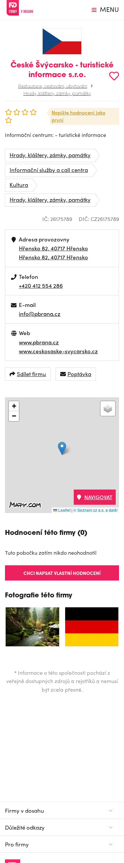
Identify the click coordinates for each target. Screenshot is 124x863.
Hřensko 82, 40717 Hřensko (53, 248)
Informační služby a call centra (49, 170)
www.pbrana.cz (39, 342)
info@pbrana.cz (40, 314)
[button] (62, 448)
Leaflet (63, 510)
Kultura (19, 185)
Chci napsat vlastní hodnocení (62, 573)
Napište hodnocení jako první (78, 116)
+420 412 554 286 (41, 285)
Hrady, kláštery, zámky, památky (57, 93)
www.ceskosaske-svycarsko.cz (58, 351)
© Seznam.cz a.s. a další (95, 510)
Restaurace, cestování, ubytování (52, 85)
